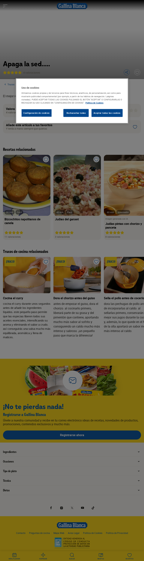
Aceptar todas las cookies (107, 112)
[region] (72, 101)
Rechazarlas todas (76, 112)
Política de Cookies (95, 102)
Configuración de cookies (36, 112)
